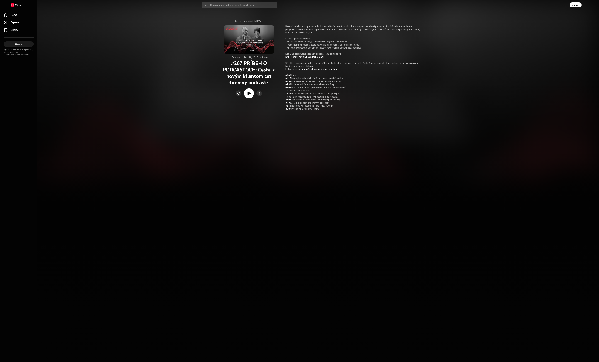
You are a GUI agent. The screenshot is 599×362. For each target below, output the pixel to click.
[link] (18, 15)
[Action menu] (259, 93)
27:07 (288, 99)
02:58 (288, 81)
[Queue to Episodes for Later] (239, 93)
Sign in (575, 5)
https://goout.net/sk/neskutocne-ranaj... (305, 57)
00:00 (288, 75)
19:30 (288, 96)
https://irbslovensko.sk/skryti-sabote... (320, 69)
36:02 (288, 109)
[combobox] (243, 5)
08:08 (288, 87)
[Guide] (5, 5)
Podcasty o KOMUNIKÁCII (248, 21)
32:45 (288, 106)
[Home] (16, 5)
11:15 (288, 90)
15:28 (288, 93)
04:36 (288, 84)
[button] (238, 93)
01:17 (288, 78)
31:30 (288, 103)
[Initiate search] (206, 4)
